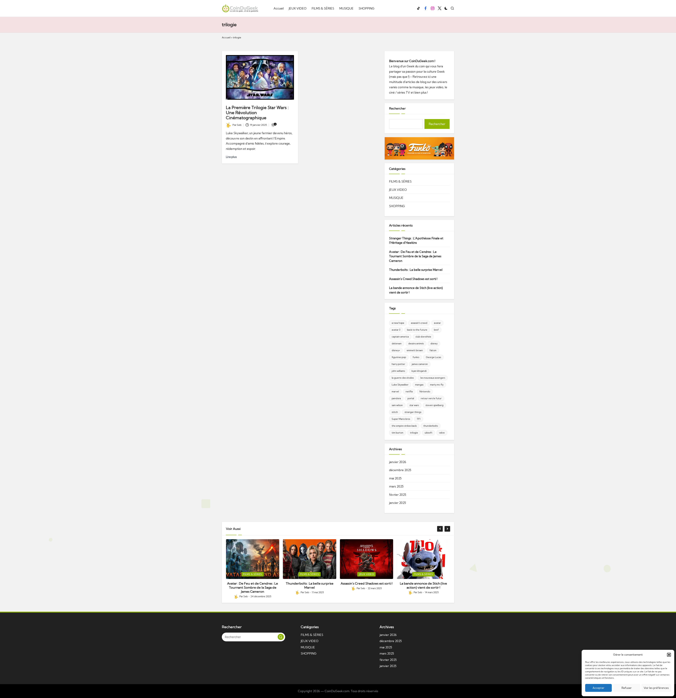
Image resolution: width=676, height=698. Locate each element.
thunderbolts (430, 425)
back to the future (417, 329)
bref (436, 329)
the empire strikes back (404, 425)
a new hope (398, 322)
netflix (409, 391)
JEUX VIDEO (398, 190)
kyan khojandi (419, 370)
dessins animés (416, 343)
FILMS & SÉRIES (400, 181)
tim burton (397, 432)
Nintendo (425, 391)
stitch (395, 412)
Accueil (226, 37)
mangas (419, 384)
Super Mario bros (401, 418)
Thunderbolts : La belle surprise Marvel (415, 270)
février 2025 (397, 494)
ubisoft (428, 432)
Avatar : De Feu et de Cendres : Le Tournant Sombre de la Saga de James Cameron (415, 256)
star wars (414, 405)
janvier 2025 (397, 503)
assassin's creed (419, 322)
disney (433, 343)
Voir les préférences (656, 688)
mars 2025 (396, 486)
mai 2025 (395, 478)
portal (411, 398)
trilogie (414, 432)
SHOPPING (397, 206)
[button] (669, 654)
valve (442, 432)
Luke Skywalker (400, 384)
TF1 (418, 418)
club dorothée (423, 336)
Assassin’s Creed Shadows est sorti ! (413, 279)
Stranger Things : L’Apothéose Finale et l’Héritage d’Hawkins (416, 240)
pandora (396, 398)
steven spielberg (434, 405)
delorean (397, 343)
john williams (398, 370)
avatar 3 (396, 329)
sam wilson (397, 405)
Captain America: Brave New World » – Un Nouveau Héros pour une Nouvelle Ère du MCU (423, 587)
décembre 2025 (400, 470)
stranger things (413, 412)
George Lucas (433, 357)
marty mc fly (436, 384)
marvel (395, 391)
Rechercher (397, 108)
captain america (400, 336)
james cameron (420, 364)
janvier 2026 (397, 462)
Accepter (598, 688)
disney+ (396, 350)
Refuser (627, 688)
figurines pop (399, 357)
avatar (437, 322)
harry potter (398, 364)
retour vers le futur (431, 398)
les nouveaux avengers (432, 377)
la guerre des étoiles (403, 377)
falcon (433, 350)
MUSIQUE (396, 198)
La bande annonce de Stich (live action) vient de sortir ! (416, 290)
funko (416, 357)
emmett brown (415, 350)
